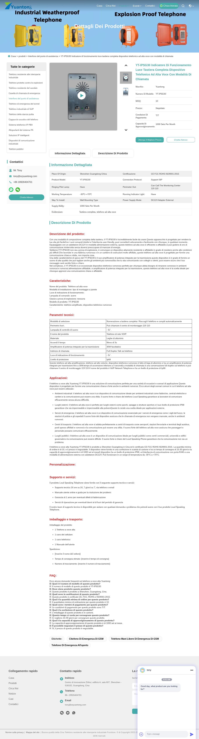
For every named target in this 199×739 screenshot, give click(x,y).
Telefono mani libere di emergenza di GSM (135, 639)
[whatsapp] (11, 190)
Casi (11, 699)
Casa (99, 6)
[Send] (191, 734)
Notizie (12, 693)
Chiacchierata (170, 6)
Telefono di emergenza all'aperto (70, 645)
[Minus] (191, 670)
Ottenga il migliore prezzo (149, 140)
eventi (136, 6)
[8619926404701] (74, 713)
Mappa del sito (32, 732)
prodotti (123, 6)
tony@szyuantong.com (25, 176)
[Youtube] (68, 713)
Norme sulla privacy (14, 732)
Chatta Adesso (26, 197)
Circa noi (111, 6)
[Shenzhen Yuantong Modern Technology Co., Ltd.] (18, 5)
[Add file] (141, 734)
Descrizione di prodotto (113, 153)
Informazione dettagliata (70, 153)
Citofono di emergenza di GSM (86, 639)
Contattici (150, 6)
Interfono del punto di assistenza (43, 56)
